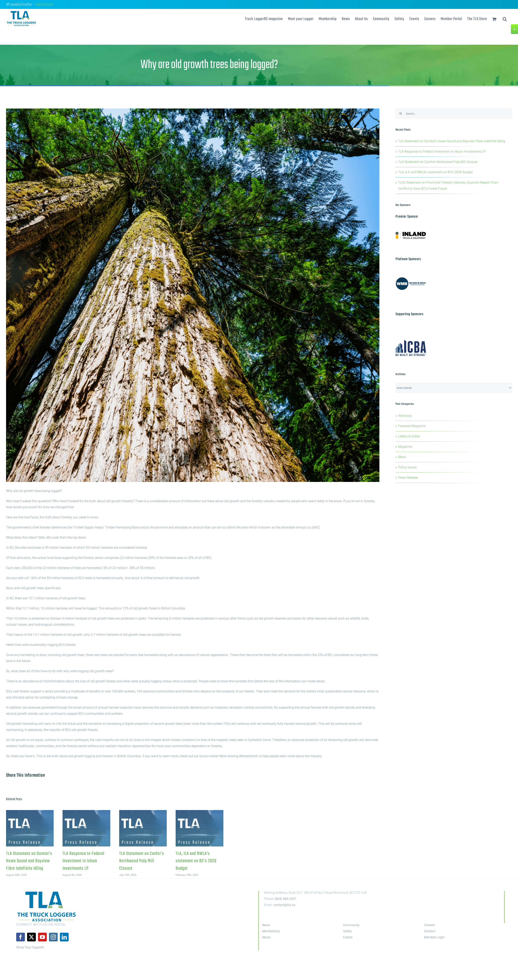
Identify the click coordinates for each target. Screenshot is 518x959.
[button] (505, 18)
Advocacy (405, 416)
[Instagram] (53, 937)
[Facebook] (20, 937)
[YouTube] (42, 937)
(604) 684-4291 (286, 899)
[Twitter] (31, 937)
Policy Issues (407, 467)
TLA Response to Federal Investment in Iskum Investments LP (86, 828)
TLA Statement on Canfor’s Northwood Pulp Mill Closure (143, 828)
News (402, 457)
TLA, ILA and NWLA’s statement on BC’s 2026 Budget (199, 828)
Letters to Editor (409, 436)
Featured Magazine (412, 426)
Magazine (405, 447)
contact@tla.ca (284, 905)
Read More (44, 4)
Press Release (408, 478)
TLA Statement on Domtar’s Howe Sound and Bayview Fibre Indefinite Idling (29, 828)
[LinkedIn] (64, 937)
